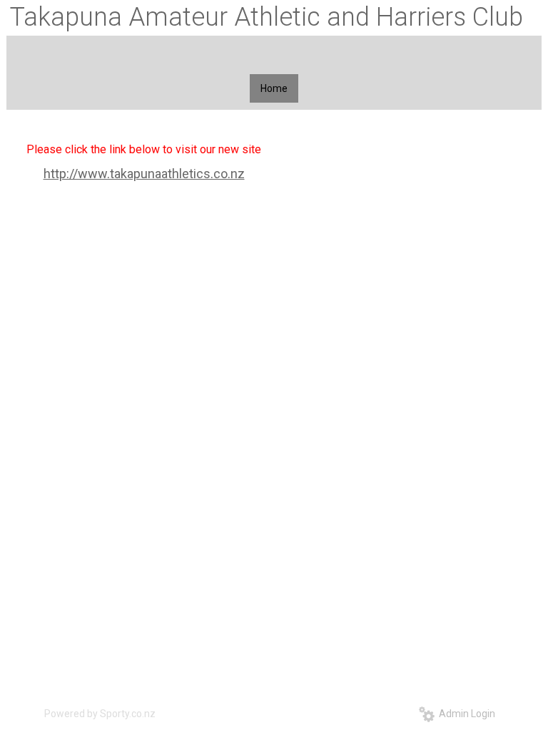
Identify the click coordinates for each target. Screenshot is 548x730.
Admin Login (465, 713)
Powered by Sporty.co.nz (100, 713)
